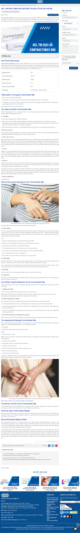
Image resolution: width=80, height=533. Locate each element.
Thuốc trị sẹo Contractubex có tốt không (20, 400)
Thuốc (8, 5)
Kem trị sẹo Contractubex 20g (15, 106)
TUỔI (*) (64, 26)
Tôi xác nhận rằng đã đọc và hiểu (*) (69, 57)
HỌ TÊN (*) (64, 15)
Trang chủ (3, 5)
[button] (75, 529)
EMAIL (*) (64, 38)
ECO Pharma (4, 21)
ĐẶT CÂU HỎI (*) (66, 44)
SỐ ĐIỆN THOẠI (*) (66, 32)
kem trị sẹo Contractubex (35, 323)
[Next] (78, 483)
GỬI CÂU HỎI (73, 68)
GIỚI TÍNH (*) (65, 20)
